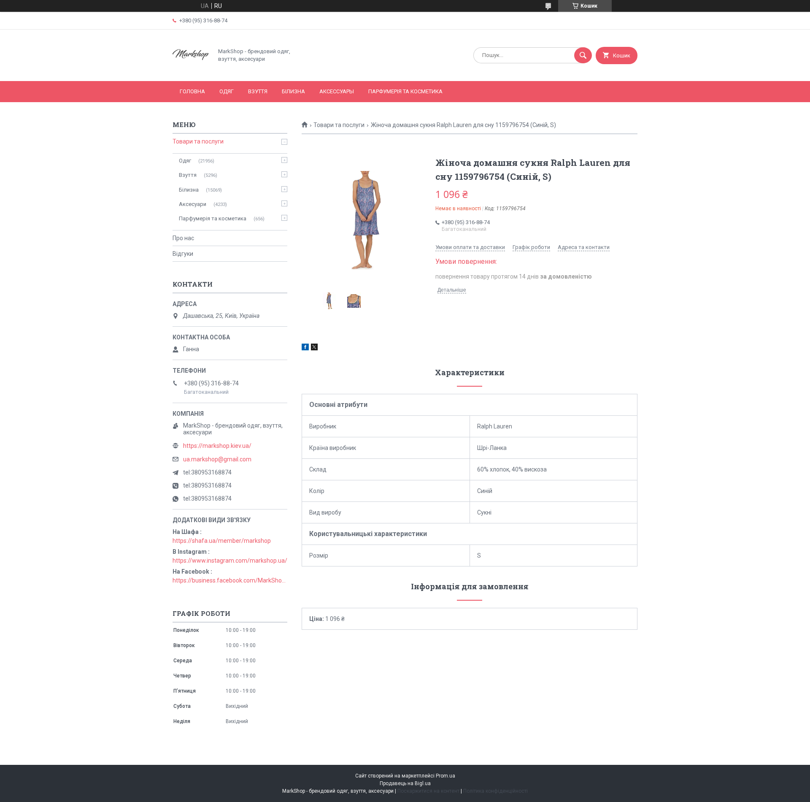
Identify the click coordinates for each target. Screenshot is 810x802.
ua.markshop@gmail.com (217, 459)
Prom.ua (445, 776)
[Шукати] (583, 55)
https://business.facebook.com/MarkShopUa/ (230, 580)
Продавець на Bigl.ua (405, 783)
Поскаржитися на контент (428, 791)
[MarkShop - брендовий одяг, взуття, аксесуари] (190, 70)
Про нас (183, 238)
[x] (314, 348)
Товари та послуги (338, 125)
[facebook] (305, 348)
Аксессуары (336, 91)
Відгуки (183, 253)
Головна (192, 91)
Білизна (293, 91)
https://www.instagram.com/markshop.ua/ (230, 560)
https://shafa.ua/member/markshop (222, 540)
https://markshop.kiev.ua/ (217, 445)
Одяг (226, 91)
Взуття (257, 91)
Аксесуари (192, 204)
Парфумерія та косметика (405, 91)
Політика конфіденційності (495, 791)
